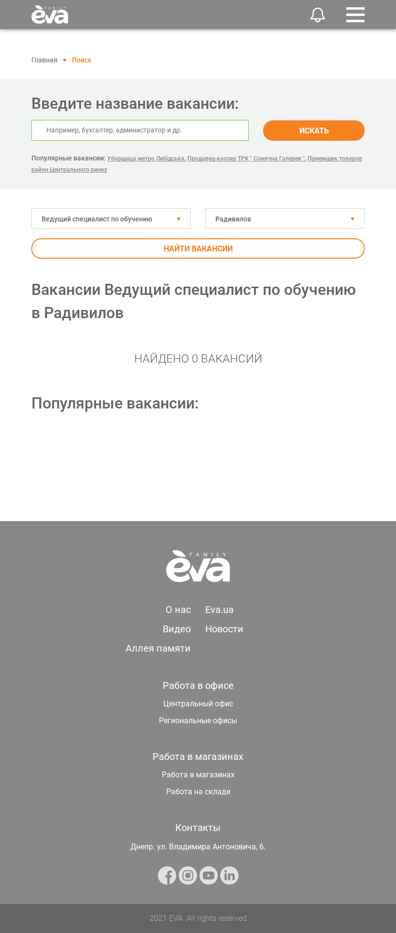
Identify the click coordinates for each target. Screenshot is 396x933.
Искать (314, 130)
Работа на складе (198, 791)
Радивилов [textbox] (233, 219)
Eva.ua (219, 609)
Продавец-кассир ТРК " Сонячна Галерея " (246, 158)
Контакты (198, 827)
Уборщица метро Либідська (145, 158)
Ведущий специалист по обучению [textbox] (97, 219)
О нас (178, 609)
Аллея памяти (158, 648)
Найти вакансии (198, 248)
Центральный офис (198, 703)
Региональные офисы (198, 720)
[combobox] (111, 218)
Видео (177, 629)
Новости (224, 629)
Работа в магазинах (198, 774)
